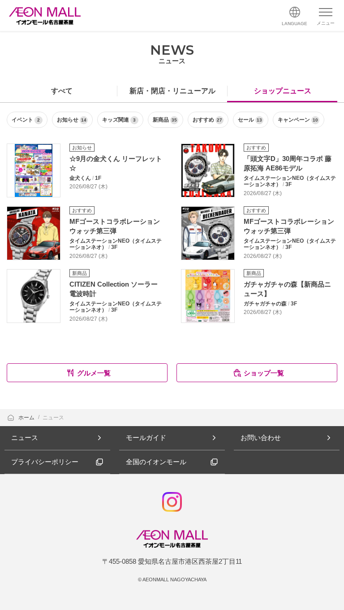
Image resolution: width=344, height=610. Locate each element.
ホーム (27, 417)
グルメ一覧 (94, 373)
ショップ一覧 (264, 373)
